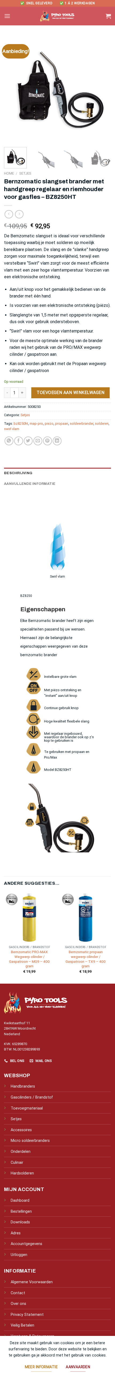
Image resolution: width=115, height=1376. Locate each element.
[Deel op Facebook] (18, 440)
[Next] (102, 89)
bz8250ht (21, 424)
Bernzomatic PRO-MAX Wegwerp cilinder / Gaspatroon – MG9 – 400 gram (29, 959)
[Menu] (7, 15)
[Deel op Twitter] (28, 440)
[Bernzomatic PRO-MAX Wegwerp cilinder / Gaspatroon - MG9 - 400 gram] (29, 917)
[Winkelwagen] (108, 16)
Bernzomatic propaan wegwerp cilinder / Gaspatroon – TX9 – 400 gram (86, 959)
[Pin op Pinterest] (47, 440)
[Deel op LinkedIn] (57, 440)
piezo (49, 424)
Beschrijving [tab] (18, 473)
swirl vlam (11, 429)
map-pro (36, 424)
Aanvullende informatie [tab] (30, 484)
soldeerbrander (81, 424)
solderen (102, 424)
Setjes (25, 173)
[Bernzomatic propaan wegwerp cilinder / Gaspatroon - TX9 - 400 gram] (85, 917)
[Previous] (13, 89)
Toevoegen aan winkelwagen (70, 392)
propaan (61, 424)
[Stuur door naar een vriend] (37, 440)
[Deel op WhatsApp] (9, 440)
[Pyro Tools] (57, 16)
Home (9, 173)
